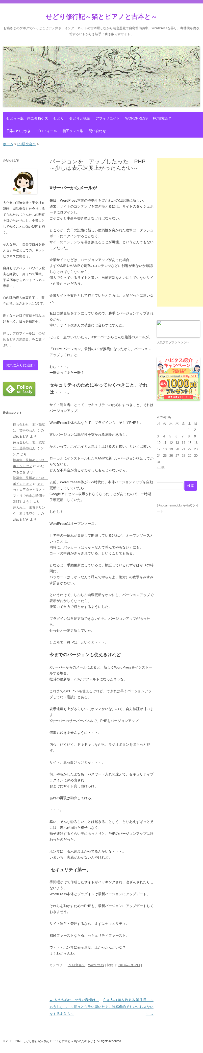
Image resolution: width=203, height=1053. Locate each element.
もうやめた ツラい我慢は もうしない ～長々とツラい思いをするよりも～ (76, 1007)
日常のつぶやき (18, 131)
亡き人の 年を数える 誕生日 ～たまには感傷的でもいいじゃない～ (127, 1007)
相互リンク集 (72, 131)
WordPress (136, 118)
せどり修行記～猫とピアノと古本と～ (101, 16)
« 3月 (161, 467)
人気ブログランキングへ (173, 342)
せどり (58, 118)
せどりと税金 (79, 118)
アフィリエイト (108, 118)
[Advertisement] (180, 232)
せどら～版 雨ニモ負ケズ (27, 118)
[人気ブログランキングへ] (178, 336)
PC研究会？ (162, 118)
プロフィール (46, 131)
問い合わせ (97, 131)
